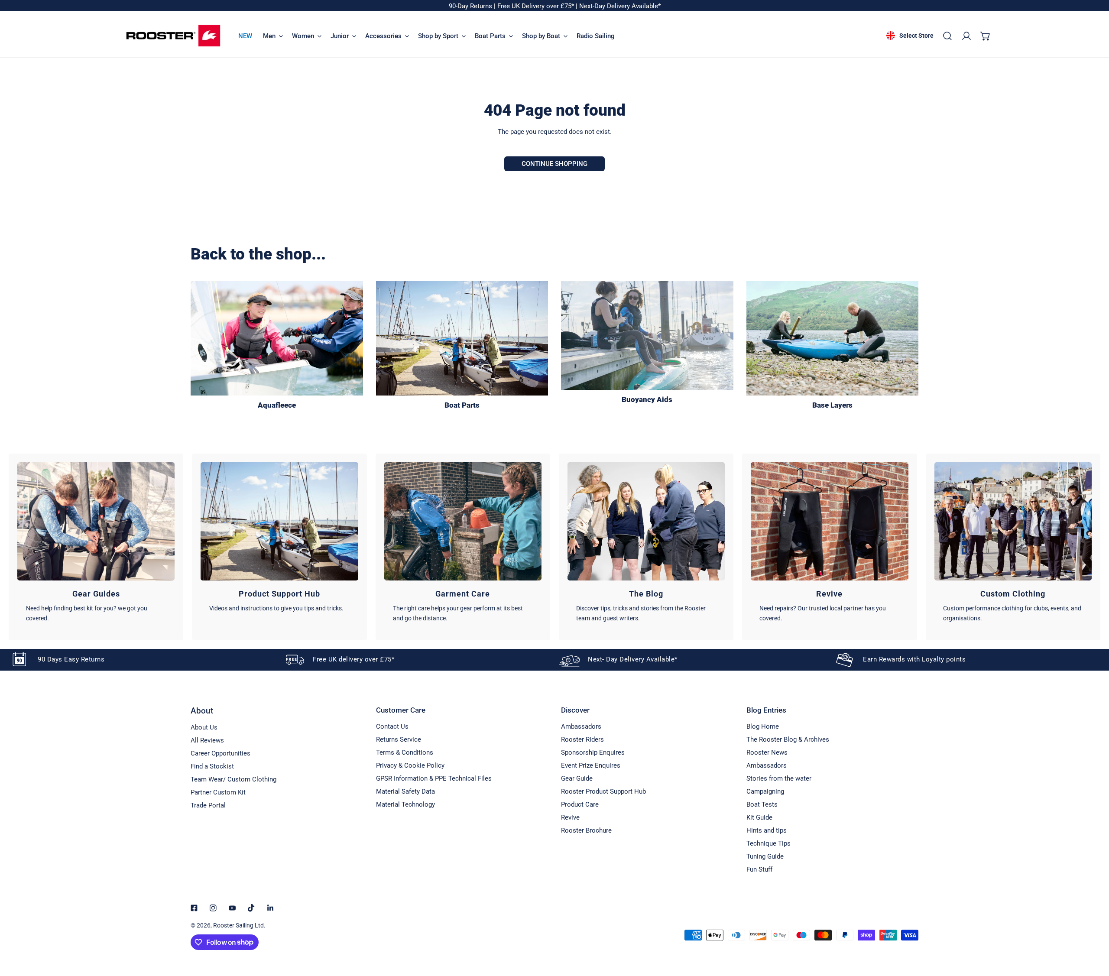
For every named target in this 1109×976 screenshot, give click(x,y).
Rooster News (767, 752)
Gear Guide (577, 778)
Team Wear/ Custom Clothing (233, 779)
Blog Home (762, 726)
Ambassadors (581, 726)
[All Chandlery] (462, 338)
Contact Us (392, 726)
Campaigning (765, 791)
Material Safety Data (405, 791)
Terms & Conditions (404, 752)
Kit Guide (759, 817)
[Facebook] (194, 907)
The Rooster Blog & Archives (787, 739)
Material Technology (405, 804)
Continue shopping (554, 164)
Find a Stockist (212, 766)
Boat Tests (762, 804)
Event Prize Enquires (590, 765)
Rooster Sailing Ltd (238, 925)
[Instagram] (213, 907)
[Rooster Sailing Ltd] (173, 36)
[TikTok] (251, 908)
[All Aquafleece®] (277, 338)
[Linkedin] (270, 907)
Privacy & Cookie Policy (410, 765)
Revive (570, 817)
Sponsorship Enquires (593, 752)
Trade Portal (208, 805)
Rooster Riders (582, 739)
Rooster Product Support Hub (603, 791)
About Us (204, 727)
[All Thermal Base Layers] (832, 338)
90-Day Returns (471, 6)
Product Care (580, 804)
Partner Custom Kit (218, 792)
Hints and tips (766, 830)
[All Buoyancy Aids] (647, 335)
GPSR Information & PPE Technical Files (434, 778)
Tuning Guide (765, 856)
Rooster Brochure (586, 830)
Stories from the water (778, 778)
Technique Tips (768, 843)
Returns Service (398, 739)
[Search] (947, 35)
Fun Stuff (759, 869)
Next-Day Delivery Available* (620, 6)
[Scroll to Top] (1093, 930)
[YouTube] (232, 907)
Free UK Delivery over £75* (536, 6)
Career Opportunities (220, 753)
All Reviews (207, 740)
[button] (985, 35)
